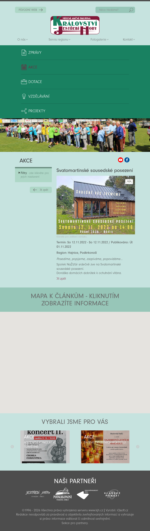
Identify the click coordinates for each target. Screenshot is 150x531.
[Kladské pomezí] (112, 493)
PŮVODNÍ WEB (28, 9)
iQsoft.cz (122, 510)
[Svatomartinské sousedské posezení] (96, 233)
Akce (32, 67)
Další (138, 447)
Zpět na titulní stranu (75, 25)
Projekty (36, 111)
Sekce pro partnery (75, 523)
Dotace (35, 81)
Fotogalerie (98, 39)
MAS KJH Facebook (127, 159)
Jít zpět (44, 189)
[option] (45, 446)
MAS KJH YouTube (120, 159)
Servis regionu (58, 39)
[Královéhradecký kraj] (87, 492)
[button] (85, 333)
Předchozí (12, 447)
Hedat (131, 10)
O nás (21, 39)
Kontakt (128, 39)
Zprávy (34, 52)
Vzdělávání (38, 96)
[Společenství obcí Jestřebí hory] (37, 491)
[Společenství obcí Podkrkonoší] (62, 493)
